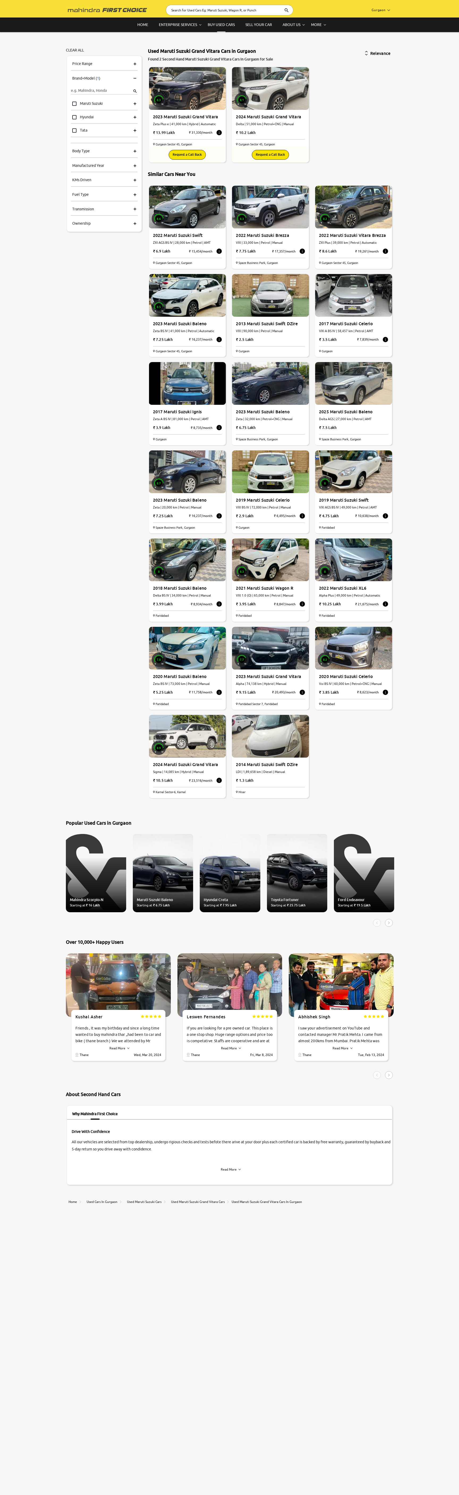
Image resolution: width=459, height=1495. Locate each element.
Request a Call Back (187, 155)
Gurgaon (379, 10)
